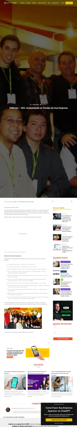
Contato (63, 2)
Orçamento (69, 2)
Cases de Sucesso (42, 2)
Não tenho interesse (59, 423)
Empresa (23, 2)
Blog (49, 2)
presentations (13, 252)
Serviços (28, 2)
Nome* (55, 327)
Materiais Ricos (55, 2)
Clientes (34, 2)
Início (4, 201)
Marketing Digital (10, 201)
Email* (54, 332)
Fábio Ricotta (36, 104)
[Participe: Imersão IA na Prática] (63, 310)
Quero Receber (63, 338)
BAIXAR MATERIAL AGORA (58, 420)
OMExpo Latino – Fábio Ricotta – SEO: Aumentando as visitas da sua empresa (22, 217)
